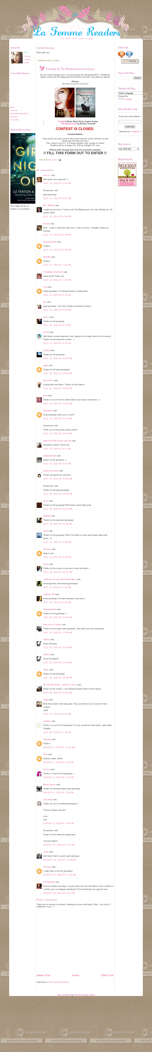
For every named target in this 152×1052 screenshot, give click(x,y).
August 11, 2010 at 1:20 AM (59, 845)
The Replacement (69, 124)
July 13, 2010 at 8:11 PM (57, 295)
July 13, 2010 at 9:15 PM (57, 343)
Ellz (44, 302)
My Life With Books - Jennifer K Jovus (59, 685)
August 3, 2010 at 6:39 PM (58, 762)
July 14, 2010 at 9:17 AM (57, 449)
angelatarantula (49, 456)
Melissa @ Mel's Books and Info (57, 441)
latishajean (47, 410)
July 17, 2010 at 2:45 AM (57, 587)
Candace (47, 721)
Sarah (45, 531)
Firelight (62, 121)
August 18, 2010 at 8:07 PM (59, 893)
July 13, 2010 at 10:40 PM (57, 373)
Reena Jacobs (49, 784)
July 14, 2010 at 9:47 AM (57, 464)
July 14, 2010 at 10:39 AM (57, 494)
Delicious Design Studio (84, 995)
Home (12, 107)
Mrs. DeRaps (48, 205)
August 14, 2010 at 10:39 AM (59, 860)
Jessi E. (46, 175)
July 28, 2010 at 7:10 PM (57, 732)
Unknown (47, 549)
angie (45, 365)
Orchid (46, 332)
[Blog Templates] (127, 185)
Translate (128, 99)
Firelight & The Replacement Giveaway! (70, 69)
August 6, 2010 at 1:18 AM (58, 777)
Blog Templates (64, 995)
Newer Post (43, 975)
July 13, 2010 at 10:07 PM (57, 358)
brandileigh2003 (50, 242)
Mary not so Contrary (52, 624)
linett (45, 754)
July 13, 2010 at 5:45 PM (57, 183)
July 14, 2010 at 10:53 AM (57, 509)
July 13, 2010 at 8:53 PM (57, 310)
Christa (46, 317)
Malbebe (46, 516)
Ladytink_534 (49, 594)
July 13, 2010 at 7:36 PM (57, 280)
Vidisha (46, 639)
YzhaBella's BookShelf (53, 272)
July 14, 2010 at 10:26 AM (57, 479)
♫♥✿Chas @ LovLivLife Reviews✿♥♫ (59, 579)
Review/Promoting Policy (19, 113)
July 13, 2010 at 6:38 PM (57, 250)
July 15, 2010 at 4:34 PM (57, 557)
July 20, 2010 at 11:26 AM (57, 617)
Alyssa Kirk (48, 380)
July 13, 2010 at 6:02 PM (57, 198)
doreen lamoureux (50, 471)
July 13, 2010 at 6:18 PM (57, 235)
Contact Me (14, 119)
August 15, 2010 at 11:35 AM (59, 875)
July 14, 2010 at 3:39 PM (57, 542)
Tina (45, 287)
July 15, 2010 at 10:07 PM (57, 572)
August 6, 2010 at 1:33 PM (58, 792)
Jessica (46, 769)
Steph (45, 700)
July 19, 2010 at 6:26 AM (57, 602)
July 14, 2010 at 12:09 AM (57, 403)
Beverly (46, 224)
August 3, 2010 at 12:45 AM (59, 747)
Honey (46, 670)
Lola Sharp (47, 799)
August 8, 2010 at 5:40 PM (58, 823)
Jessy (45, 501)
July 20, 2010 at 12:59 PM (57, 632)
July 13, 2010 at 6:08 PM (57, 216)
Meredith (47, 257)
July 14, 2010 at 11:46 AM (57, 524)
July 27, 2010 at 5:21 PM (57, 714)
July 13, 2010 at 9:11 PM (57, 325)
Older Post (107, 975)
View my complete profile (27, 59)
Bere (45, 395)
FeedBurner (136, 131)
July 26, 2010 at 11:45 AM (57, 693)
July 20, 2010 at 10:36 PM (57, 647)
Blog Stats (14, 116)
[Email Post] (59, 160)
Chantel (46, 350)
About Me (14, 110)
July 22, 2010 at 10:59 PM (57, 678)
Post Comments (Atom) (59, 982)
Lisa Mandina (49, 882)
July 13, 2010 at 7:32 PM (57, 265)
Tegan (45, 852)
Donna (46, 564)
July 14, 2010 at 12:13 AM (57, 418)
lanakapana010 (49, 609)
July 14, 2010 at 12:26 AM (57, 433)
